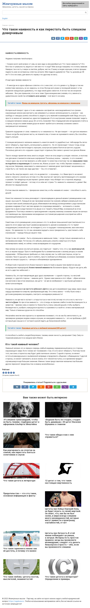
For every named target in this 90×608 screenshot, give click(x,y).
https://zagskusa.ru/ (16, 601)
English (5, 18)
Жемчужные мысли (17, 4)
